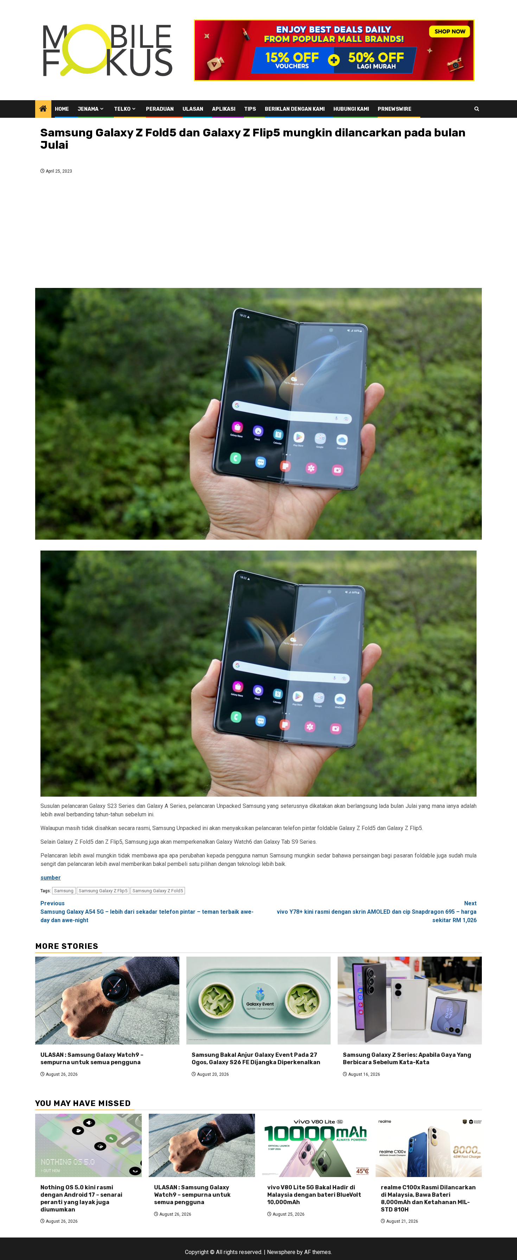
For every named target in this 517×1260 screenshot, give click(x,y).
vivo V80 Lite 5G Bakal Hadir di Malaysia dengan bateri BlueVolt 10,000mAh (314, 1195)
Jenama (88, 109)
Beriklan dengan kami (295, 109)
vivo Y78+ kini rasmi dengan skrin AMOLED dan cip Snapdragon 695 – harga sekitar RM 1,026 (377, 912)
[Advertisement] (258, 233)
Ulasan (193, 109)
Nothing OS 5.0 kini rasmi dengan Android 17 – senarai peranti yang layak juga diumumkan (81, 1198)
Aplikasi (223, 109)
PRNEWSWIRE (394, 109)
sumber (50, 877)
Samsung (64, 890)
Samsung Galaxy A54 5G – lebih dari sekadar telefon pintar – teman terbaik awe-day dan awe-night (147, 912)
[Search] (476, 109)
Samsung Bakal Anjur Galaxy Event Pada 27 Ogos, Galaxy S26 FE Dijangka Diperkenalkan (256, 1059)
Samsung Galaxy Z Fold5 (158, 890)
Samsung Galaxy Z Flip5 (103, 890)
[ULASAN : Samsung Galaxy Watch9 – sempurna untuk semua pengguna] (107, 1000)
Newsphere (281, 1252)
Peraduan (160, 109)
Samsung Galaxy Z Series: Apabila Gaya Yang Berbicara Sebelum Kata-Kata (407, 1059)
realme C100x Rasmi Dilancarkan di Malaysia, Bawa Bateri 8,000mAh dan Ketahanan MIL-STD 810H (428, 1198)
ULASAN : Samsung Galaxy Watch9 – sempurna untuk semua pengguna (91, 1059)
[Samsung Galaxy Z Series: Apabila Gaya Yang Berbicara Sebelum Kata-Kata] (410, 1000)
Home (62, 109)
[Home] (43, 109)
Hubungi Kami (351, 109)
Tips (250, 109)
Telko (122, 109)
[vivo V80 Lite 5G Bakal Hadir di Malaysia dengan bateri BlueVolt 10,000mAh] (315, 1145)
